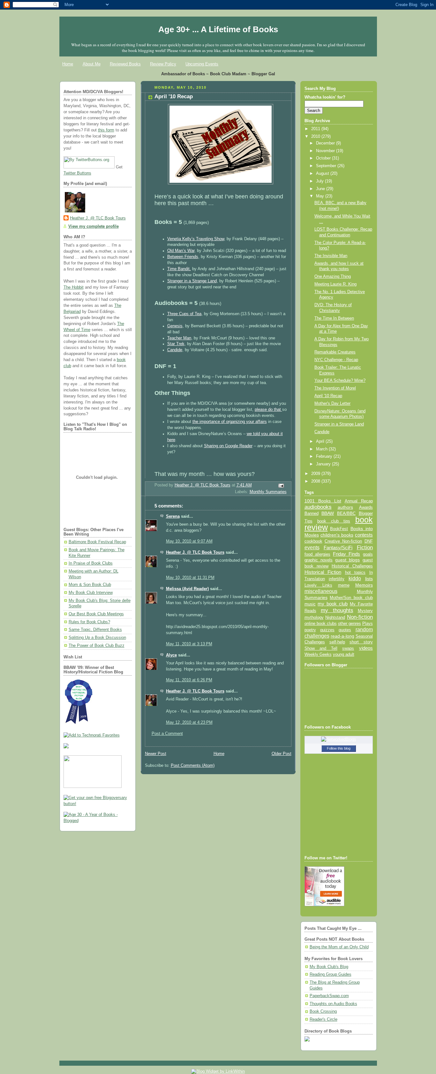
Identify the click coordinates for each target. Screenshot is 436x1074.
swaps (348, 648)
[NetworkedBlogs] (338, 739)
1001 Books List (322, 500)
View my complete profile (93, 226)
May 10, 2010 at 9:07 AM (189, 541)
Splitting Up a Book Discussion (97, 637)
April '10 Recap (328, 396)
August (323, 173)
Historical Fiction (323, 572)
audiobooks (318, 507)
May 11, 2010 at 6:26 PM (189, 680)
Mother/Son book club (351, 597)
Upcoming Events (201, 64)
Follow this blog (338, 748)
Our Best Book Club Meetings (96, 614)
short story (361, 642)
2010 (316, 136)
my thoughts (337, 610)
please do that (268, 409)
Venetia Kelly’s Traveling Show (195, 239)
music (310, 604)
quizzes (327, 629)
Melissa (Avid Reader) (187, 589)
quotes (345, 629)
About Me (92, 64)
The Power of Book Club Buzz (96, 645)
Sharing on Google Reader (228, 446)
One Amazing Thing (332, 276)
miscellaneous (320, 591)
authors (345, 507)
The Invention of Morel (335, 388)
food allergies (317, 554)
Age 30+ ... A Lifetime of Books (218, 29)
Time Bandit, (179, 269)
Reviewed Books (125, 64)
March (322, 449)
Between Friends (182, 257)
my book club (333, 603)
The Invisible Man (330, 256)
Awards (366, 507)
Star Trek (175, 344)
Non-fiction (360, 617)
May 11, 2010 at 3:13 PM (189, 644)
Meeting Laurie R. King (335, 284)
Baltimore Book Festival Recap (97, 542)
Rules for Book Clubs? (89, 622)
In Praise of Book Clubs (91, 563)
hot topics (355, 572)
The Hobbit (74, 287)
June (321, 189)
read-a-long (342, 636)
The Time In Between (334, 318)
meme (344, 585)
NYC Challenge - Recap (336, 360)
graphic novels (318, 560)
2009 (316, 473)
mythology (314, 617)
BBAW (327, 513)
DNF (369, 541)
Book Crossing (323, 1011)
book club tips (333, 521)
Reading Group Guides (330, 974)
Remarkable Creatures (335, 352)
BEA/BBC (346, 513)
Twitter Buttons (77, 173)
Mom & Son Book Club (90, 584)
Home (67, 64)
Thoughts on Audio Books (333, 1004)
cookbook (313, 541)
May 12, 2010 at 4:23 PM (189, 722)
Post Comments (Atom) (192, 765)
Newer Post (155, 754)
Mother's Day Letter (332, 403)
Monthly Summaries (268, 492)
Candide (174, 350)
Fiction (365, 547)
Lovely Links (318, 585)
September (326, 166)
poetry (310, 630)
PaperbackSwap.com (329, 996)
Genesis (175, 326)
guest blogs (347, 560)
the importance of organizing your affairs (229, 421)
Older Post (281, 754)
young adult (343, 654)
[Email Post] (280, 485)
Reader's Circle (323, 1019)
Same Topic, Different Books (95, 629)
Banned (311, 513)
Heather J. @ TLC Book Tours (98, 218)
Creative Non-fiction (343, 541)
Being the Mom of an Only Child (339, 947)
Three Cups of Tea (184, 314)
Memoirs (364, 585)
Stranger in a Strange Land (192, 281)
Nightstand (335, 617)
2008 (316, 481)
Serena (173, 516)
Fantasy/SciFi (338, 547)
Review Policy (163, 64)
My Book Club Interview (91, 592)
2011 (316, 129)
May (320, 196)
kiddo (355, 578)
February (325, 456)
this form (106, 130)
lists (369, 578)
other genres (349, 623)
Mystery (365, 610)
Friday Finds (346, 554)
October (324, 158)
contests (364, 534)
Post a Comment (167, 733)
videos (366, 648)
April (321, 441)
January (324, 464)
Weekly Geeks (318, 654)
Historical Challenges (352, 566)
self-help (337, 642)
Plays (367, 623)
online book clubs (320, 623)
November (326, 151)
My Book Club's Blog (329, 967)
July (320, 181)
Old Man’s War (180, 250)
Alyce (171, 655)
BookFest (339, 528)
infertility (336, 578)
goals (368, 554)
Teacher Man (179, 338)
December (326, 143)
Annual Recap (359, 501)
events (311, 547)
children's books (336, 534)
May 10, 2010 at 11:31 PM (190, 577)
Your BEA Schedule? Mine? (339, 380)
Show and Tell (321, 648)
